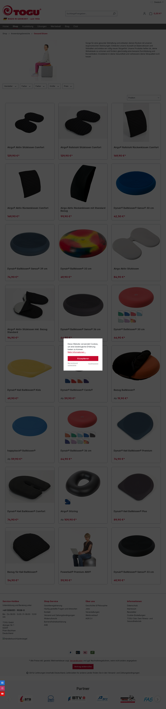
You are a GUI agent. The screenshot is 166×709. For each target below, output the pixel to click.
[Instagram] (2, 688)
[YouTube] (2, 693)
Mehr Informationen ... (77, 352)
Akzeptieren (83, 358)
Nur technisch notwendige (73, 364)
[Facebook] (2, 682)
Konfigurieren (93, 363)
